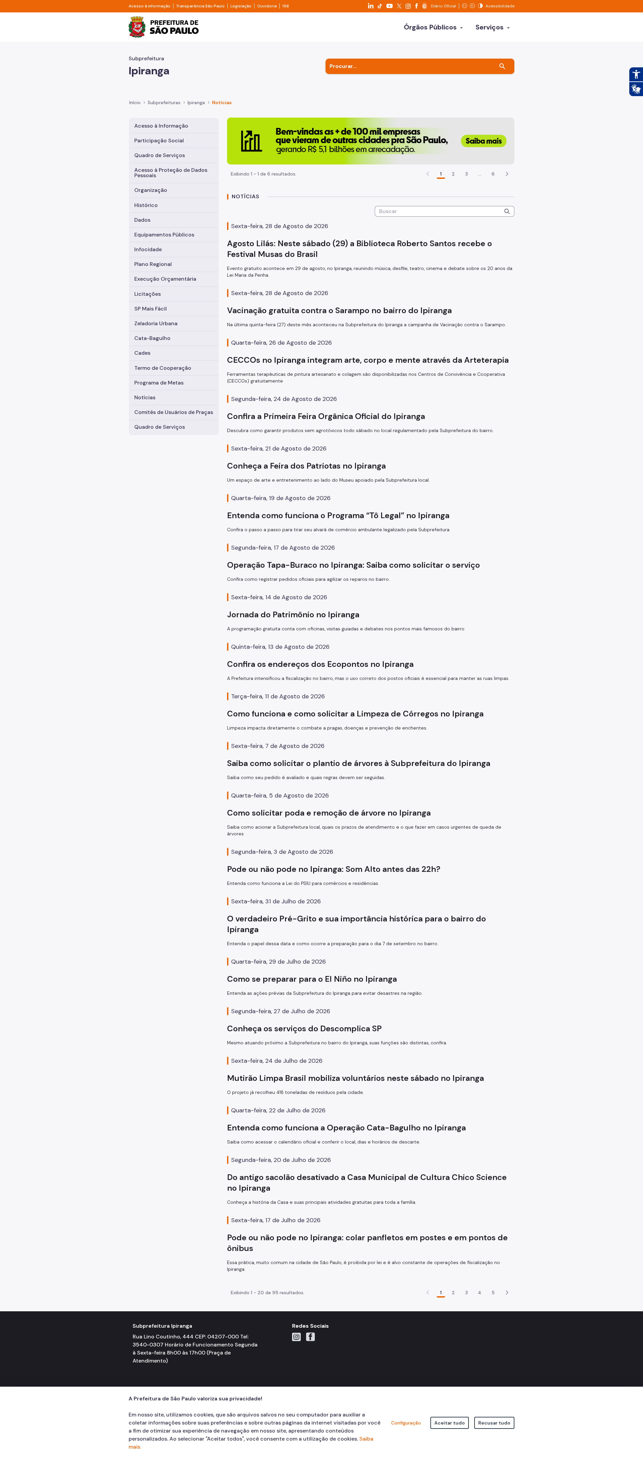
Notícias (144, 397)
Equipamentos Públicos (164, 234)
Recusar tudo (494, 1423)
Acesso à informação (149, 6)
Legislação (241, 6)
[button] (507, 173)
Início (135, 102)
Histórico (146, 205)
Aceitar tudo (449, 1423)
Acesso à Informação (161, 125)
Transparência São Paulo (200, 6)
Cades (142, 352)
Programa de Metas (159, 382)
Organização (150, 190)
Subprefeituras (164, 102)
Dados (142, 219)
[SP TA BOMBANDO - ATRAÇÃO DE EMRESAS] (370, 140)
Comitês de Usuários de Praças (173, 412)
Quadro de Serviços (159, 155)
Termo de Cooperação (162, 367)
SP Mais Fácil (150, 308)
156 (285, 6)
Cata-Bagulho (152, 338)
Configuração (406, 1423)
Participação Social (159, 140)
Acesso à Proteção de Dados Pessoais (170, 172)
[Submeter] (507, 211)
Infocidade (148, 249)
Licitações (147, 293)
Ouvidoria (267, 6)
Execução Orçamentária (165, 278)
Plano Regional (153, 264)
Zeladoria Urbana (155, 323)
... (479, 174)
